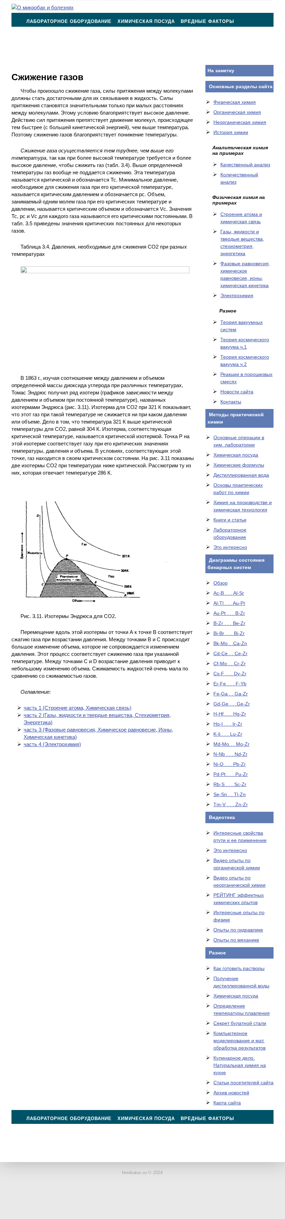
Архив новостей (231, 1092)
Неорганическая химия (239, 122)
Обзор (220, 583)
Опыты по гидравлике (238, 930)
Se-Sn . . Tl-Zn (229, 794)
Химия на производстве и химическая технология (191, 38)
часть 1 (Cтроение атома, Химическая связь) (77, 708)
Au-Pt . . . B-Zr (229, 613)
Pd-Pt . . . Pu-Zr (230, 774)
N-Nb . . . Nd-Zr (230, 754)
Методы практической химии (69, 38)
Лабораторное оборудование (69, 21)
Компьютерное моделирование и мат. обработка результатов (239, 1040)
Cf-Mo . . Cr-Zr (229, 663)
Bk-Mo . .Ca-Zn (230, 643)
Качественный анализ (245, 164)
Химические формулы (238, 465)
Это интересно (230, 547)
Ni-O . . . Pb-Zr (229, 764)
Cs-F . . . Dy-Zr (229, 673)
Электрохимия (236, 295)
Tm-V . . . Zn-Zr (230, 804)
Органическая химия (237, 112)
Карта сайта (227, 1102)
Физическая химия (234, 102)
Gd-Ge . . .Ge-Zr (231, 704)
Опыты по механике (236, 940)
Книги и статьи (229, 520)
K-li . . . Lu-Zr (227, 734)
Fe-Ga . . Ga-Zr (230, 693)
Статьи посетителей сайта (243, 1082)
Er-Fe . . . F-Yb (229, 683)
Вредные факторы (207, 21)
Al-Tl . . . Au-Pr (229, 603)
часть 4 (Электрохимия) (52, 744)
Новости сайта (236, 391)
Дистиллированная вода (241, 475)
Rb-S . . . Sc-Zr (229, 784)
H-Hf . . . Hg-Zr (229, 714)
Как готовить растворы (238, 968)
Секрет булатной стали (239, 1023)
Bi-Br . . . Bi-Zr (229, 633)
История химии (230, 132)
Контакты (40, 56)
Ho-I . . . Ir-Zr (227, 724)
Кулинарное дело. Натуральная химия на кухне (239, 1065)
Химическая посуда (146, 21)
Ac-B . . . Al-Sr (228, 593)
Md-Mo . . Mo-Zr (231, 744)
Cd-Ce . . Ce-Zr (230, 653)
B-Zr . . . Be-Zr (229, 623)
